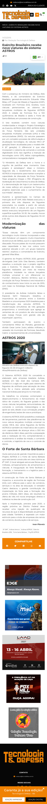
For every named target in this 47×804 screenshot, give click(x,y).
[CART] (37, 15)
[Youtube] (11, 6)
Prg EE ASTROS (33, 532)
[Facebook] (7, 6)
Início (4, 25)
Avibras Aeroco (14, 529)
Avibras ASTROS (26, 529)
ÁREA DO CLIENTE (36, 6)
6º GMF (5, 529)
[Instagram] (3, 6)
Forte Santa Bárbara (20, 532)
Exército (6, 89)
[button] (32, 15)
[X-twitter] (15, 6)
